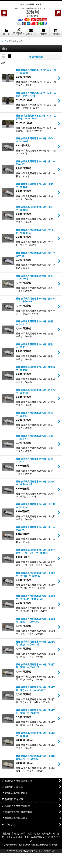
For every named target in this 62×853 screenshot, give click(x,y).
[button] (4, 13)
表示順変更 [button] (37, 56)
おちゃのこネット (26, 850)
